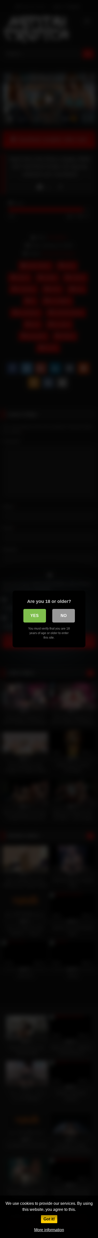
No (64, 615)
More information (49, 1230)
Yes (34, 615)
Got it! (49, 1219)
